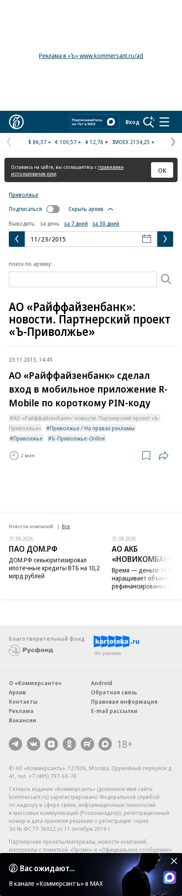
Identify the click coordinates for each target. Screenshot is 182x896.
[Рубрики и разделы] (164, 122)
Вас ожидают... (47, 868)
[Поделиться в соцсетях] (163, 455)
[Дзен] (51, 744)
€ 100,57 (65, 142)
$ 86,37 (37, 142)
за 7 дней (76, 223)
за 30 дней (105, 223)
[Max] (105, 744)
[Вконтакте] (33, 744)
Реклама (21, 711)
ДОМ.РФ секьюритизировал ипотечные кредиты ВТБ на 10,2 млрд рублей (54, 568)
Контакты (23, 701)
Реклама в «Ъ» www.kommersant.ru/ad (91, 55)
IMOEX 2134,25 (131, 142)
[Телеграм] (15, 744)
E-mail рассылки (114, 711)
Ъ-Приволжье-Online (78, 438)
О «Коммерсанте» (35, 683)
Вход (132, 122)
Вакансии (22, 720)
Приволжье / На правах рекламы (92, 428)
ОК (162, 170)
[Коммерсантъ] (16, 121)
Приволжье (23, 195)
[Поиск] (148, 122)
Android (101, 683)
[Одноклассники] (69, 744)
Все (66, 526)
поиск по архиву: (30, 263)
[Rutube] (87, 744)
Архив (17, 692)
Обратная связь (114, 692)
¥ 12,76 (94, 142)
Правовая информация (124, 701)
